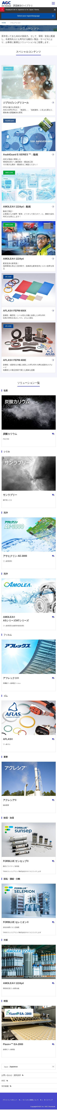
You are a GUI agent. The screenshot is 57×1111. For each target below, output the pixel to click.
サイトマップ (48, 1100)
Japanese (11, 1067)
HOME (4, 23)
